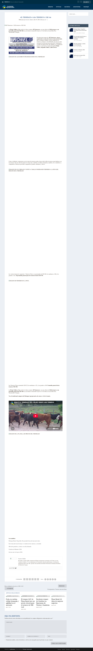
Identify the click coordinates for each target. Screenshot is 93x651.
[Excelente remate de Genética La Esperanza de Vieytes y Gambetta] (43, 596)
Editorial (80, 32)
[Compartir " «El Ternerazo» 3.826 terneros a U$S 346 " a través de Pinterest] (29, 579)
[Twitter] (15, 568)
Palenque (86, 7)
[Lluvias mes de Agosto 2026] (71, 56)
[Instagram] (14, 568)
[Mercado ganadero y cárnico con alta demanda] (71, 44)
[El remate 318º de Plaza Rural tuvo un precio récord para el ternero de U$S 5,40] (28, 596)
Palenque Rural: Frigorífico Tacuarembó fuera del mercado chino (24, 541)
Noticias (58, 7)
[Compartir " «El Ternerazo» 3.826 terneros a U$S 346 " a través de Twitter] (27, 579)
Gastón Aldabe (29, 19)
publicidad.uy (12, 649)
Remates (50, 7)
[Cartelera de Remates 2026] (71, 50)
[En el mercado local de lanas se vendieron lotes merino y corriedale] (71, 37)
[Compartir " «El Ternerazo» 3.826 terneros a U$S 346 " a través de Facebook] (24, 579)
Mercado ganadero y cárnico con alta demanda (20, 546)
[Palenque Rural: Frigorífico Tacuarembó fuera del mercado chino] (71, 30)
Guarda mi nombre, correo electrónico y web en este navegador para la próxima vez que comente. (29, 640)
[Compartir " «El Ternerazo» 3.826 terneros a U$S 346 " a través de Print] (38, 579)
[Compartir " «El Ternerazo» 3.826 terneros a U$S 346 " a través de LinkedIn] (32, 579)
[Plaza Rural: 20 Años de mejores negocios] (58, 596)
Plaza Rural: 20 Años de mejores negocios (57, 601)
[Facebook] (12, 568)
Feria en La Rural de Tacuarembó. (17, 2)
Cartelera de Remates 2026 (15, 549)
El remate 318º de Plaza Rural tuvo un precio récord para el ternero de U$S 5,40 (28, 603)
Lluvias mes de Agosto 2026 (15, 552)
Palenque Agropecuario (27, 649)
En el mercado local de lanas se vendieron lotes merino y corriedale (25, 543)
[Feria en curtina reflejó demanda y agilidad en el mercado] (13, 596)
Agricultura (76, 7)
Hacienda (67, 7)
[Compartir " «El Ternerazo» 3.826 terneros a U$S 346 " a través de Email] (35, 579)
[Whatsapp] (10, 568)
